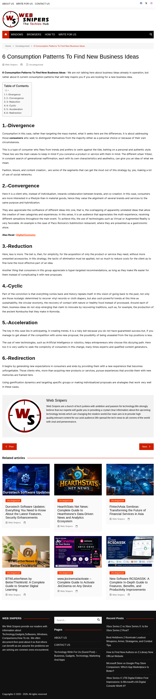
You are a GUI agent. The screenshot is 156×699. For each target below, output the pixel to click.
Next (144, 446)
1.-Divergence (13, 94)
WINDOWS (17, 34)
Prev (11, 446)
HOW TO (50, 34)
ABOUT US (8, 3)
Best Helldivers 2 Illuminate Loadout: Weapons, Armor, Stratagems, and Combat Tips (129, 641)
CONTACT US (42, 3)
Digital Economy (25, 234)
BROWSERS (34, 34)
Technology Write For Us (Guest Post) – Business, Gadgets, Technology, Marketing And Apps (77, 656)
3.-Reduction (13, 101)
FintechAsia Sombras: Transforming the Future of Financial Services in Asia (128, 510)
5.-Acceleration (14, 109)
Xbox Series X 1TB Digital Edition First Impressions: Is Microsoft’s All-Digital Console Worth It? (127, 682)
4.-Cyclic (11, 105)
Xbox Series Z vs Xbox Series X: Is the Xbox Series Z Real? (127, 628)
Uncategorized (36, 64)
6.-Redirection (13, 113)
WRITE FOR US (24, 3)
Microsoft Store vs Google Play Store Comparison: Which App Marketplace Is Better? (127, 667)
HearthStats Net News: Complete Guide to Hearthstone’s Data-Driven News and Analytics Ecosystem (75, 514)
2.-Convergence (15, 98)
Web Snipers (11, 64)
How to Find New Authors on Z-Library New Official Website (129, 654)
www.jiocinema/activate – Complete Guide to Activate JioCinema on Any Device (75, 582)
